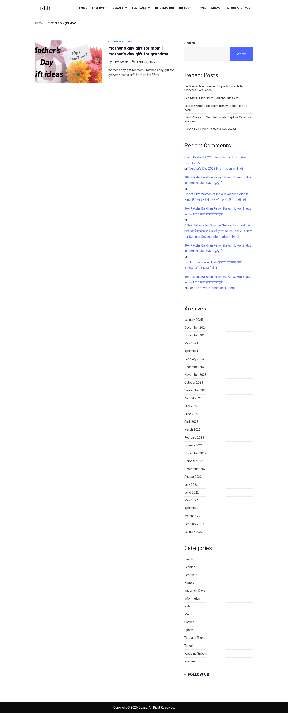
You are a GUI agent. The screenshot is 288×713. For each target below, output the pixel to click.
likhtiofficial (121, 62)
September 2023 (195, 390)
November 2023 (195, 375)
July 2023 (191, 406)
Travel (201, 7)
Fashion (98, 7)
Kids (187, 606)
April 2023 (191, 422)
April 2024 (191, 351)
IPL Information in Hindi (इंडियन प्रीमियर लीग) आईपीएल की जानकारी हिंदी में (213, 265)
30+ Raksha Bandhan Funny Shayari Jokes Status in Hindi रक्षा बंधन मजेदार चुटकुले (217, 180)
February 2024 (194, 359)
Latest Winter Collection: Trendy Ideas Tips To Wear (215, 107)
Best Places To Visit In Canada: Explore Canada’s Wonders (217, 119)
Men (187, 614)
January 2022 (193, 532)
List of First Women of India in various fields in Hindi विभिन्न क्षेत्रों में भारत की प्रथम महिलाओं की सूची (216, 197)
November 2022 (195, 453)
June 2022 (191, 492)
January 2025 (193, 320)
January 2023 (193, 445)
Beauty (118, 7)
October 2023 (193, 382)
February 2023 (194, 437)
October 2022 (193, 461)
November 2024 (195, 335)
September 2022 (195, 469)
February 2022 (194, 524)
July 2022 (191, 485)
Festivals (139, 7)
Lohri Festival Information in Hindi (211, 288)
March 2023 (192, 429)
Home (83, 7)
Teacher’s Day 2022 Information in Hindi (215, 168)
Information (164, 7)
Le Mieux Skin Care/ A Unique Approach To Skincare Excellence (213, 88)
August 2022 (193, 477)
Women (189, 661)
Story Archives (238, 7)
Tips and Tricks (194, 638)
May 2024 (191, 343)
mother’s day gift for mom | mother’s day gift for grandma (138, 50)
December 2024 (195, 327)
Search (189, 43)
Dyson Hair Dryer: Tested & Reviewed (210, 129)
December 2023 (195, 367)
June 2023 (191, 414)
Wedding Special (195, 653)
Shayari (216, 7)
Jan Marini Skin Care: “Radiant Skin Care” (212, 98)
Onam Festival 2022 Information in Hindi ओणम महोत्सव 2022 (215, 160)
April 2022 (191, 508)
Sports (189, 630)
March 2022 (192, 516)
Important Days (194, 590)
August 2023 (193, 398)
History (185, 7)
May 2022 (191, 500)
